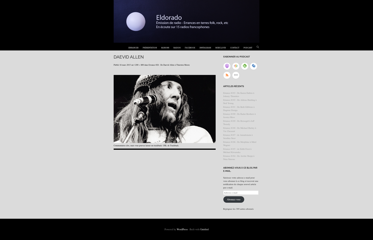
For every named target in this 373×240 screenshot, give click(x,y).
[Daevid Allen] (165, 142)
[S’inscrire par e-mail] (253, 66)
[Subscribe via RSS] (227, 75)
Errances (133, 48)
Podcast (247, 48)
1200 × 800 (139, 64)
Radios (177, 48)
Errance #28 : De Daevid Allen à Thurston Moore (169, 64)
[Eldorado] (186, 42)
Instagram (205, 48)
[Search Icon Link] (257, 47)
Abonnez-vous (234, 199)
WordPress (182, 229)
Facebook (190, 48)
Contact (234, 48)
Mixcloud (220, 48)
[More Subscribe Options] (236, 75)
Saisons (165, 48)
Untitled (204, 229)
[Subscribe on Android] (244, 66)
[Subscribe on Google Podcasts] (236, 66)
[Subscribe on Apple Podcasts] (227, 66)
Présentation (150, 48)
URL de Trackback (170, 145)
